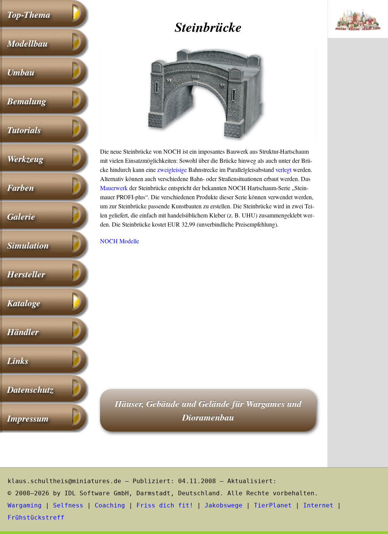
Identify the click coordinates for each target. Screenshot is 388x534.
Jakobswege (223, 505)
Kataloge (24, 302)
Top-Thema (28, 14)
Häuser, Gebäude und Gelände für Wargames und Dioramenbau (208, 410)
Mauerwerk (114, 188)
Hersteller (26, 274)
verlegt (283, 169)
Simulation (28, 245)
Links (17, 360)
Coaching (110, 505)
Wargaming (25, 505)
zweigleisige (172, 169)
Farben (20, 187)
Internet (318, 505)
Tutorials (24, 129)
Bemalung (26, 101)
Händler (23, 331)
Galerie (21, 216)
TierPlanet (273, 505)
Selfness (68, 505)
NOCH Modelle (119, 241)
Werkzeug (25, 158)
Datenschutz (30, 389)
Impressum (28, 418)
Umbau (20, 72)
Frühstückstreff (36, 517)
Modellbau (27, 43)
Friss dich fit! (164, 505)
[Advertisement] (208, 306)
